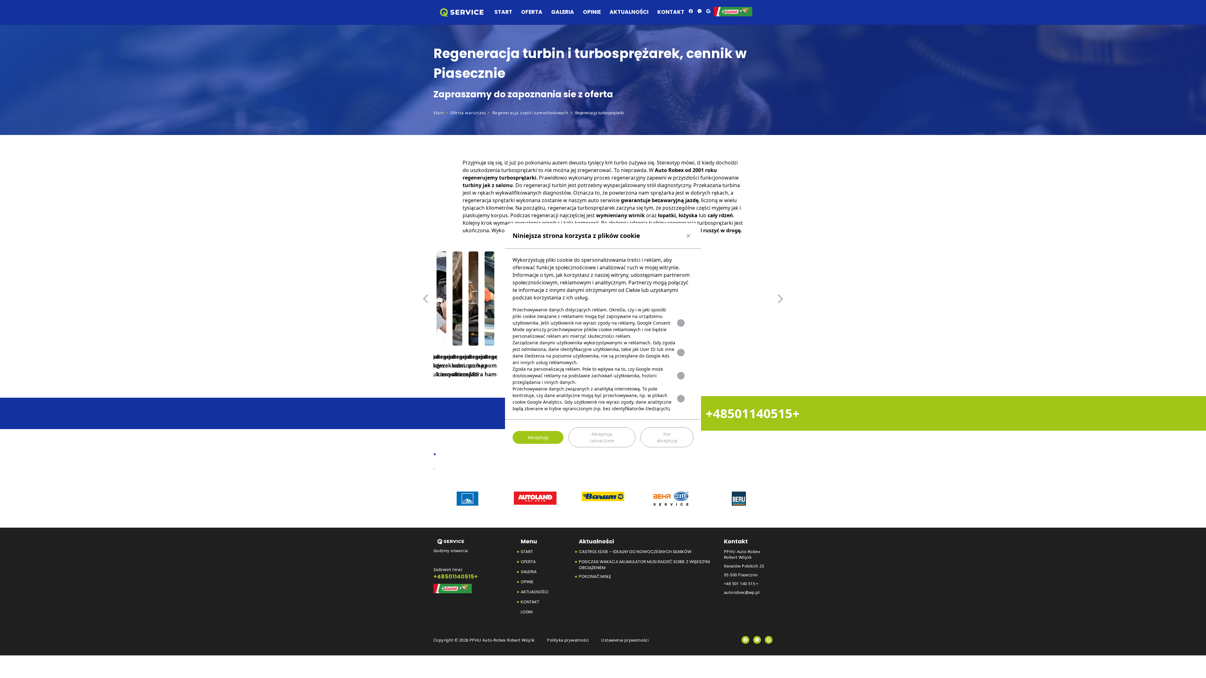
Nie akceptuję (667, 437)
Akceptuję (538, 437)
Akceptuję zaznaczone (601, 437)
